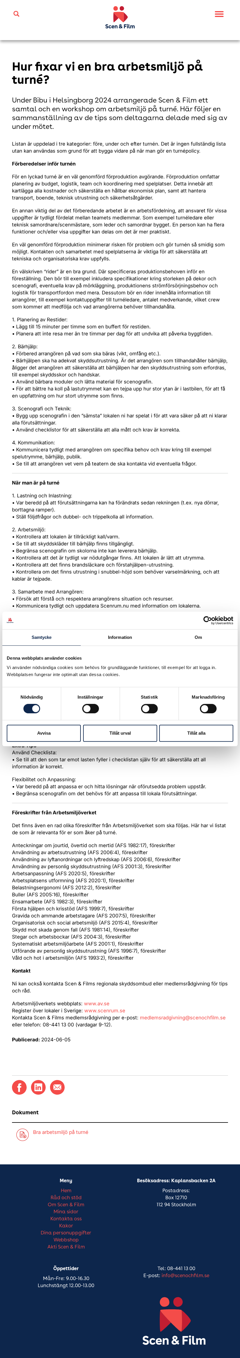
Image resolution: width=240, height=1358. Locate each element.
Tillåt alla (196, 733)
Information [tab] (120, 637)
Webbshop (66, 1240)
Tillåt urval (120, 733)
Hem (66, 1190)
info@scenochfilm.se (185, 1275)
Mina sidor (66, 1211)
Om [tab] (198, 637)
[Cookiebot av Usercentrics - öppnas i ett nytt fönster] (207, 620)
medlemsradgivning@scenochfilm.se (183, 1018)
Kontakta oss (66, 1219)
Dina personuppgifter (66, 1233)
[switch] (90, 708)
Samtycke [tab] (42, 637)
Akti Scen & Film (66, 1247)
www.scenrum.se (104, 1011)
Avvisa (44, 733)
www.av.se (96, 1003)
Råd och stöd (66, 1197)
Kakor (66, 1226)
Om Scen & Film (66, 1204)
